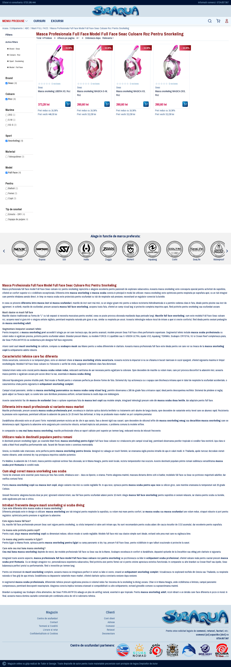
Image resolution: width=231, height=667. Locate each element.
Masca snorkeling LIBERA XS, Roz (54, 91)
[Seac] (21, 249)
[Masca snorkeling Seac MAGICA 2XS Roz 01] (171, 61)
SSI (65, 259)
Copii (12, 198)
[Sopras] (43, 249)
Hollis (87, 259)
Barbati (13, 188)
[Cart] (218, 21)
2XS (11, 114)
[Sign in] (227, 21)
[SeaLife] (197, 249)
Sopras (43, 259)
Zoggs (109, 259)
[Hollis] (87, 249)
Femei (12, 193)
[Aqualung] (153, 249)
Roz (12, 99)
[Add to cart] (68, 104)
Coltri (175, 259)
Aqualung (153, 259)
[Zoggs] (109, 249)
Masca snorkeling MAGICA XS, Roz (130, 93)
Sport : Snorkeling (16, 61)
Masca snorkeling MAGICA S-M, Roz (92, 93)
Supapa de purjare (18, 219)
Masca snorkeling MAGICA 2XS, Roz (170, 93)
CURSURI (39, 21)
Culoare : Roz (14, 55)
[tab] (15, 21)
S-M (11, 119)
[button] (78, 38)
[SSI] (65, 249)
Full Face (14, 172)
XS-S (12, 124)
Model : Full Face (16, 67)
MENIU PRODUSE (13, 21)
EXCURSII (57, 21)
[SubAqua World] (115, 11)
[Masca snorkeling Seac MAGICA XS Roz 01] (132, 61)
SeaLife (197, 259)
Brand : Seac (14, 48)
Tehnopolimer (16, 156)
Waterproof (219, 259)
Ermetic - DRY (16, 214)
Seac (12, 83)
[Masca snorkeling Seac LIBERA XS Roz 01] (54, 61)
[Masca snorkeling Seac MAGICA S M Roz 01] (93, 61)
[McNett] (131, 249)
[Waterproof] (219, 249)
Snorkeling (15, 140)
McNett (131, 259)
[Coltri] (175, 249)
